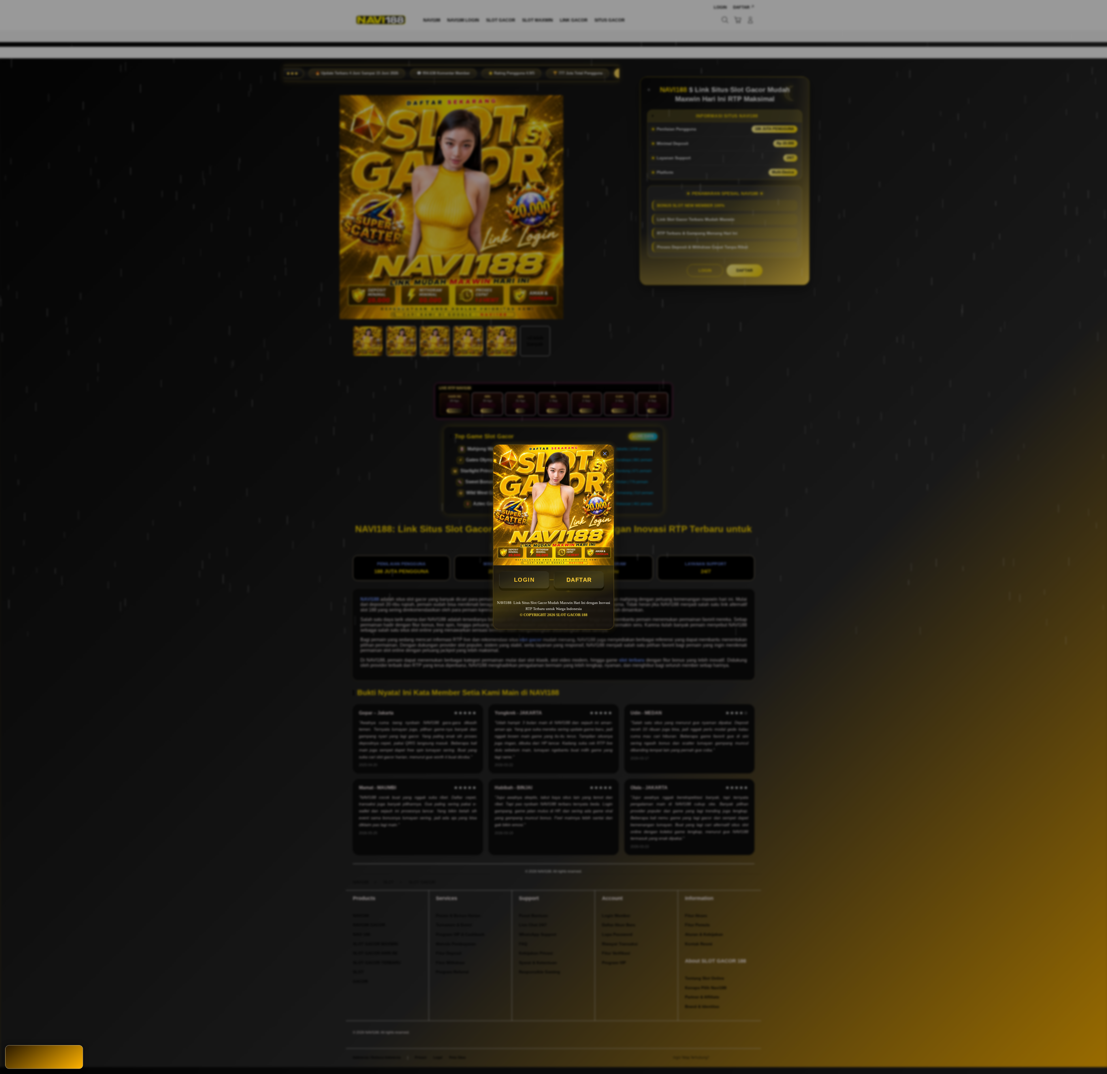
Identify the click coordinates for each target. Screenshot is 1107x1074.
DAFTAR (579, 580)
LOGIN (524, 580)
